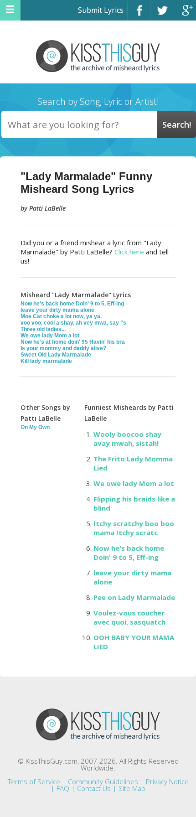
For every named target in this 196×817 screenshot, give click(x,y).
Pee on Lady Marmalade (134, 597)
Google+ (184, 14)
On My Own (35, 427)
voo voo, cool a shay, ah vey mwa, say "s (73, 323)
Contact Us (94, 788)
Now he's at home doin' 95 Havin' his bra (73, 342)
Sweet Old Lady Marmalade (56, 355)
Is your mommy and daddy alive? (63, 348)
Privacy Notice (167, 781)
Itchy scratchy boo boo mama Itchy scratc (133, 528)
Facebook (139, 14)
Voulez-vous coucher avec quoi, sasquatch (129, 617)
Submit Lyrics (101, 10)
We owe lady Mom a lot (50, 335)
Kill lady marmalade (46, 361)
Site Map (132, 788)
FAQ (63, 788)
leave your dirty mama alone (57, 310)
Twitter (161, 14)
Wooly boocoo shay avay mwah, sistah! (127, 438)
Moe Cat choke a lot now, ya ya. (61, 316)
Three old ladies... (43, 329)
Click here (129, 251)
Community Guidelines (103, 781)
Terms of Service (34, 781)
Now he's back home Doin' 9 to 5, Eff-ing (72, 303)
